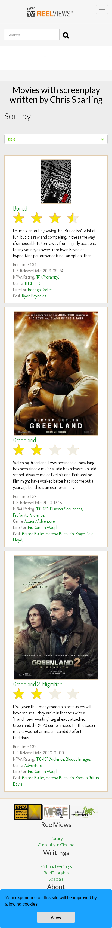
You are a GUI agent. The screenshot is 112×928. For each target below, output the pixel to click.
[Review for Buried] (56, 181)
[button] (40, 905)
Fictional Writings (56, 866)
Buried (20, 208)
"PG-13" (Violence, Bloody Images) (64, 759)
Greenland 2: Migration (38, 684)
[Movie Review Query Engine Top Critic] (56, 812)
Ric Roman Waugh (43, 527)
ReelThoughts (56, 872)
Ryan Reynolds (34, 296)
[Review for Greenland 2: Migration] (56, 617)
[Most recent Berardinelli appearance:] (84, 812)
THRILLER (32, 283)
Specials (56, 878)
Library (56, 838)
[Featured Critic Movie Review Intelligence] (28, 812)
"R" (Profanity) (48, 277)
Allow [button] (56, 917)
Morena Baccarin (60, 533)
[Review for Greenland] (56, 373)
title (11, 138)
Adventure (33, 765)
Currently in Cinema (56, 844)
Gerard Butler (33, 533)
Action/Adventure (39, 521)
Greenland (24, 440)
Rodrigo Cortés (40, 289)
